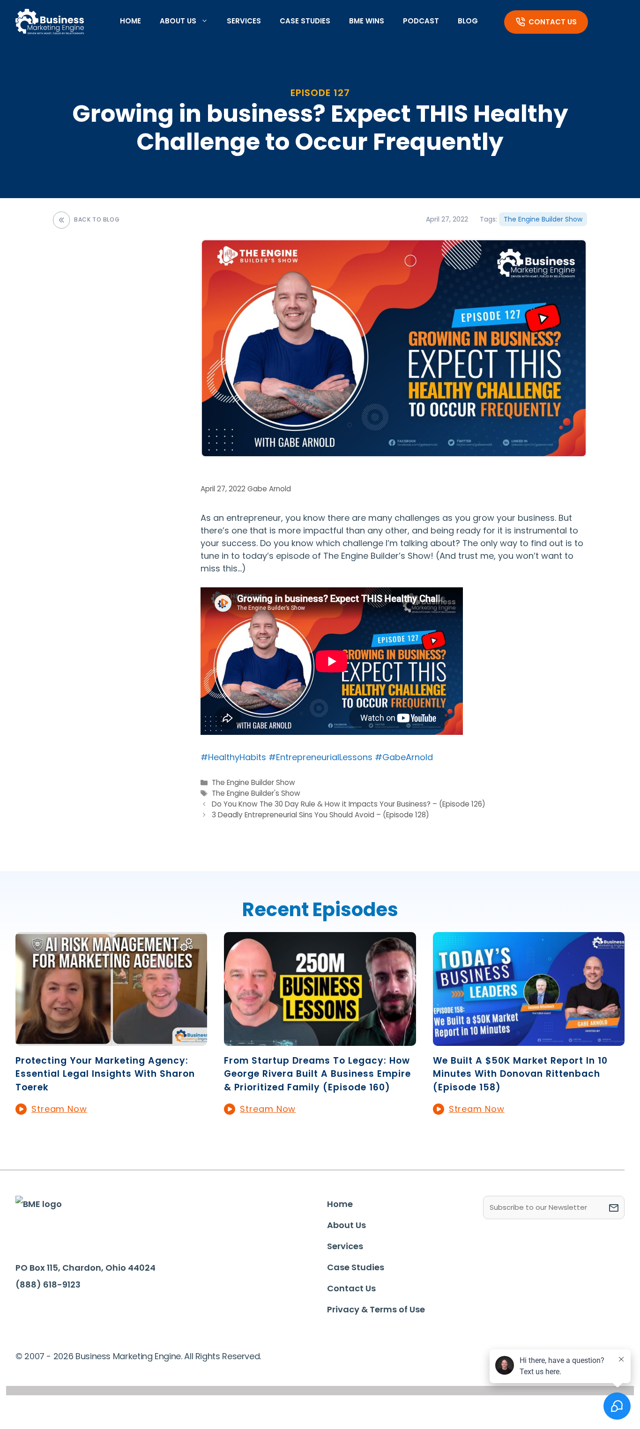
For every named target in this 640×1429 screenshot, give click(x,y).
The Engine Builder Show (543, 219)
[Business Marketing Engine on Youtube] (114, 1313)
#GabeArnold (404, 757)
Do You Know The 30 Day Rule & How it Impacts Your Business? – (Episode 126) (348, 804)
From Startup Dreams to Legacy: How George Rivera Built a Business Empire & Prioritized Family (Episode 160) (317, 1074)
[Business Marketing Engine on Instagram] (85, 1312)
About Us (178, 21)
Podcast (421, 21)
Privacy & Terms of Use (376, 1309)
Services (244, 21)
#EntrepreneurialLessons (320, 757)
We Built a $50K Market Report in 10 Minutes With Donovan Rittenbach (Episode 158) (520, 1074)
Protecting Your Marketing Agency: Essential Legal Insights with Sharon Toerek (105, 1074)
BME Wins (366, 21)
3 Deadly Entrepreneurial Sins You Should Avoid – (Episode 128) (320, 815)
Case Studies (305, 21)
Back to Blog (96, 219)
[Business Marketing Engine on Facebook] (28, 1312)
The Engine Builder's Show (256, 793)
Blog (468, 21)
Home (130, 21)
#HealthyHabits (233, 757)
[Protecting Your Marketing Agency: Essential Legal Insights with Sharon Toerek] (111, 1039)
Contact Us (552, 22)
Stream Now (59, 1109)
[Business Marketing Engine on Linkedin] (57, 1312)
